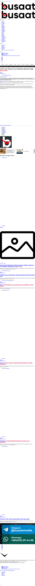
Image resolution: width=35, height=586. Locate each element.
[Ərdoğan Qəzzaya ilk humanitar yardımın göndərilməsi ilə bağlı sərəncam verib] (6, 270)
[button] (3, 133)
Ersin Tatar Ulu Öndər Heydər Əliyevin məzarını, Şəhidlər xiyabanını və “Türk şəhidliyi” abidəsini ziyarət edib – (17, 266)
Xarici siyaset (4, 37)
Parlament (3, 39)
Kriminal (3, 34)
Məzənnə (3, 48)
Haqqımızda (3, 572)
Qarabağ (3, 38)
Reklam (3, 46)
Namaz (7, 1)
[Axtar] (9, 19)
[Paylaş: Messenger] (4, 129)
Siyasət (3, 22)
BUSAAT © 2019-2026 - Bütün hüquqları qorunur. (7, 570)
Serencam (3, 36)
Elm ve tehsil (4, 41)
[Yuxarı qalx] (0, 585)
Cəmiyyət (3, 25)
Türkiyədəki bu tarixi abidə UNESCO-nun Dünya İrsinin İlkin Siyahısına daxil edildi (14, 66)
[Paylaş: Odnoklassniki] (4, 132)
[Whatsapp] (18, 543)
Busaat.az (1, 81)
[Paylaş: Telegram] (3, 130)
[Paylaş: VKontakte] (3, 131)
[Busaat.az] (17, 9)
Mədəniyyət (3, 27)
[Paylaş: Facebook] (3, 127)
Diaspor (3, 32)
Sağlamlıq (3, 31)
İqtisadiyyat (3, 23)
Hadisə (15, 64)
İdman (3, 28)
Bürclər (10, 1)
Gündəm (3, 21)
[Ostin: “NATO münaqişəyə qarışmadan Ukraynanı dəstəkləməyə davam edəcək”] (8, 280)
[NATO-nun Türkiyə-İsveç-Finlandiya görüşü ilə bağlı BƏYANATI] (6, 75)
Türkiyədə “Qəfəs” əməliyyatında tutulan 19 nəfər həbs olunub (14, 519)
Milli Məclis (3, 40)
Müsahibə (3, 29)
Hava (4, 1)
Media (3, 35)
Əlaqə (3, 45)
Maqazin (3, 26)
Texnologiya (3, 30)
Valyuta (1, 1)
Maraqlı (3, 33)
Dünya (3, 24)
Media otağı (3, 47)
